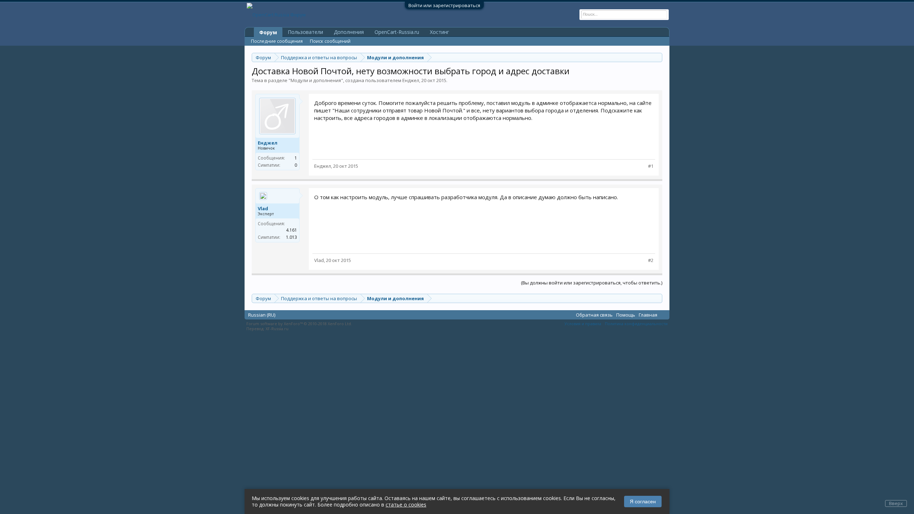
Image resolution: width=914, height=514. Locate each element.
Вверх (896, 503)
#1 (650, 166)
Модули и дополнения (316, 80)
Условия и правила (582, 323)
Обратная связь (594, 315)
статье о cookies (406, 504)
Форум (268, 32)
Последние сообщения (277, 41)
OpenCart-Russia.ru (397, 32)
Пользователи (305, 32)
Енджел (410, 80)
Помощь (625, 315)
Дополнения (349, 32)
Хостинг (439, 32)
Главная (648, 315)
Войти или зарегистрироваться (444, 5)
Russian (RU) (261, 315)
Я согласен (643, 501)
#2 (650, 260)
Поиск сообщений (330, 41)
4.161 (291, 230)
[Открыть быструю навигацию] (658, 57)
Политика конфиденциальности (636, 323)
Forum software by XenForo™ (299, 323)
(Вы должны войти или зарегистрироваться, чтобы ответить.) (591, 282)
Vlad (263, 208)
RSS (663, 314)
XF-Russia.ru (277, 328)
